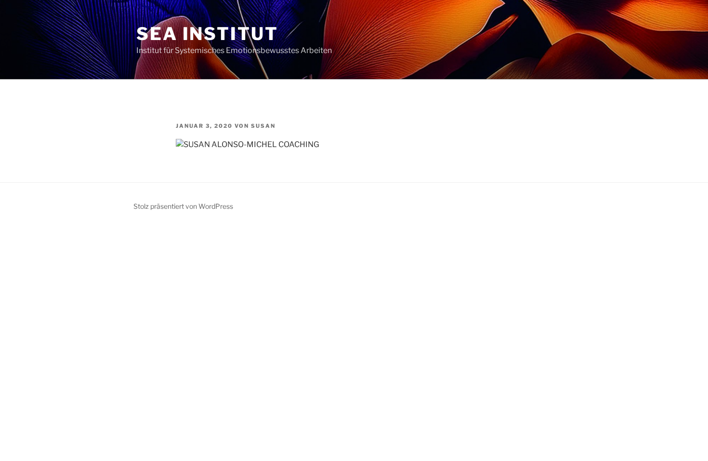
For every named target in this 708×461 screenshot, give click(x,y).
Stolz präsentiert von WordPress (183, 206)
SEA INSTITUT (207, 33)
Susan (263, 125)
